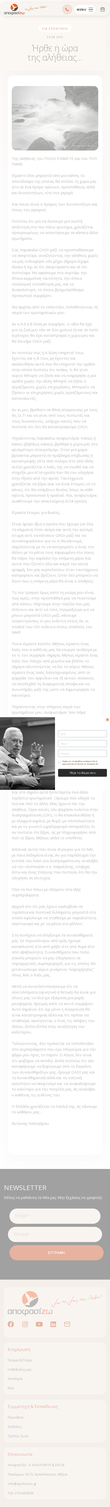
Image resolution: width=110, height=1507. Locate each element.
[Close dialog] (107, 719)
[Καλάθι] (102, 9)
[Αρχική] (25, 9)
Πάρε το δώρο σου (82, 773)
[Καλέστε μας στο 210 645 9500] (67, 9)
